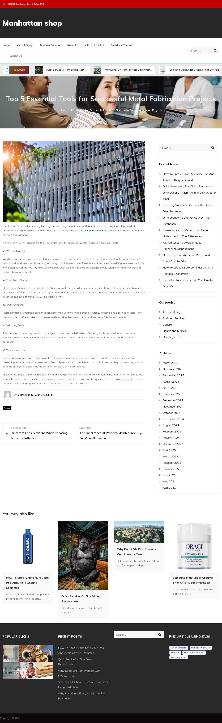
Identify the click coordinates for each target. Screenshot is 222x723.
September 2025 (173, 375)
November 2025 (173, 369)
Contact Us (16, 55)
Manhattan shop (32, 23)
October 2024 (171, 412)
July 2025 (169, 387)
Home (6, 45)
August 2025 (171, 381)
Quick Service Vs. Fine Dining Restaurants (48, 69)
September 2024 (173, 419)
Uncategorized (172, 337)
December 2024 (173, 400)
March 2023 (170, 456)
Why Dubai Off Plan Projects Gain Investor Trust (110, 69)
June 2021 (169, 475)
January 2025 (171, 394)
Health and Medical (93, 45)
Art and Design (24, 45)
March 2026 (170, 363)
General (71, 45)
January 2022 (171, 469)
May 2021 (169, 481)
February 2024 (172, 431)
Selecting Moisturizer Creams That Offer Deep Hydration (180, 69)
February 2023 (172, 462)
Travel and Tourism (122, 45)
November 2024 (173, 406)
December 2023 (173, 444)
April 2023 (169, 450)
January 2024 (171, 437)
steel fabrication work (94, 230)
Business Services (50, 45)
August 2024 (171, 425)
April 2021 (169, 487)
